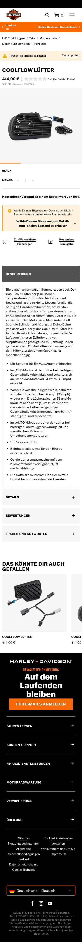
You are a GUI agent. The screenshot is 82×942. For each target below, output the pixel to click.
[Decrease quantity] (18, 180)
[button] (40, 79)
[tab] (10, 163)
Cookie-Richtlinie (23, 869)
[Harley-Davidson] (41, 661)
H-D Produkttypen (13, 38)
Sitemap (24, 838)
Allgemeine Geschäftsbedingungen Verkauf (24, 854)
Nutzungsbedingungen (24, 843)
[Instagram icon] (41, 903)
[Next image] (73, 125)
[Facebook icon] (32, 903)
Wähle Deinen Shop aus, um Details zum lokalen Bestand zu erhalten (43, 223)
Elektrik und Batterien (16, 43)
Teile (32, 38)
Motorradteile (48, 38)
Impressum (58, 854)
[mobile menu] (71, 15)
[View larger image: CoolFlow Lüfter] (41, 125)
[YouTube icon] (49, 903)
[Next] (80, 27)
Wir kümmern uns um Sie (58, 848)
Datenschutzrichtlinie (23, 864)
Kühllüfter (40, 43)
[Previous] (2, 27)
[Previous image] (8, 125)
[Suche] (47, 14)
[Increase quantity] (33, 180)
